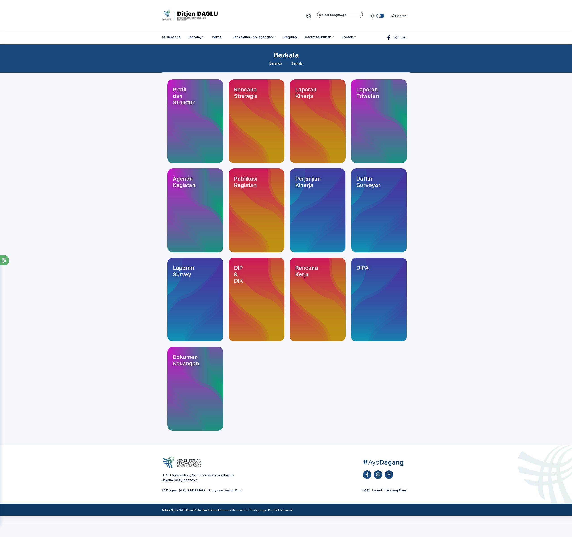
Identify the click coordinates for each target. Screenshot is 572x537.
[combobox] (340, 15)
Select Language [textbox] (332, 15)
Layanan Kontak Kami (226, 490)
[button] (4, 260)
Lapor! (377, 490)
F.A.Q (365, 490)
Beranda (275, 63)
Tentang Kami (396, 490)
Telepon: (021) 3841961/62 (185, 490)
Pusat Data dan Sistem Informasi (209, 510)
